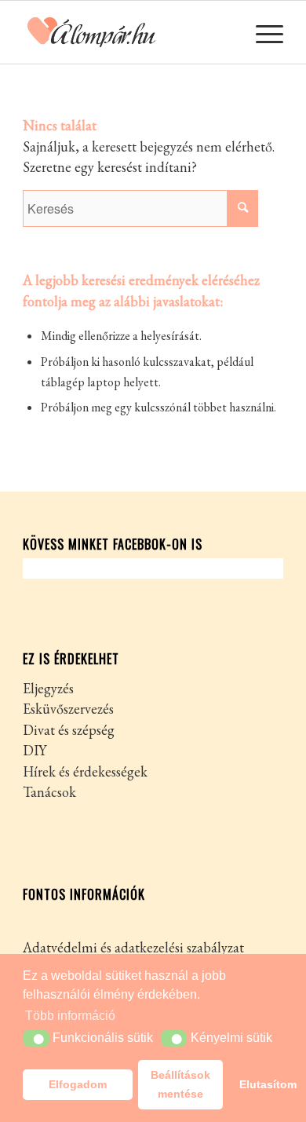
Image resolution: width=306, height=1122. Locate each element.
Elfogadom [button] (78, 1084)
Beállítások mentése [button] (180, 1084)
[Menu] (261, 32)
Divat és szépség (69, 730)
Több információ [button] (70, 1015)
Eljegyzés (48, 688)
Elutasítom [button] (261, 1084)
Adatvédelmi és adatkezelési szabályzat (133, 947)
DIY (34, 750)
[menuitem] (261, 32)
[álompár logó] (127, 32)
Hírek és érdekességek (85, 771)
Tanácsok (49, 792)
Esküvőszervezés (68, 709)
